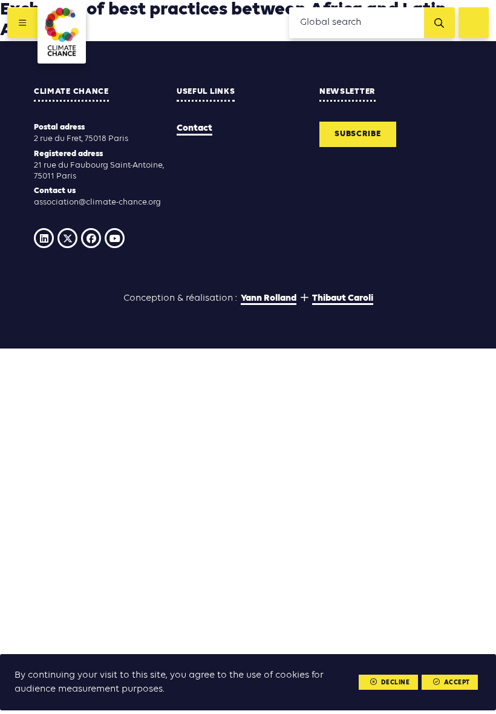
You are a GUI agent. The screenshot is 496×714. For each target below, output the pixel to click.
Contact (194, 128)
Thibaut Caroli (342, 298)
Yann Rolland (268, 298)
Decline (395, 683)
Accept (457, 683)
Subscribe (357, 134)
